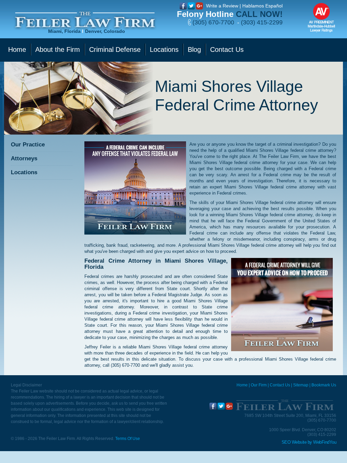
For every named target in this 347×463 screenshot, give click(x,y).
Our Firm (259, 385)
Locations (164, 49)
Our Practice (28, 144)
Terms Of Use (127, 438)
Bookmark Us (323, 385)
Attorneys (24, 158)
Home (17, 49)
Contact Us (227, 49)
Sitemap (300, 385)
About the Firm (57, 49)
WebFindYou (324, 442)
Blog (194, 49)
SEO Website (294, 442)
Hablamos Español (262, 5)
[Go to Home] (284, 405)
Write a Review (222, 5)
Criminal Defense (115, 49)
